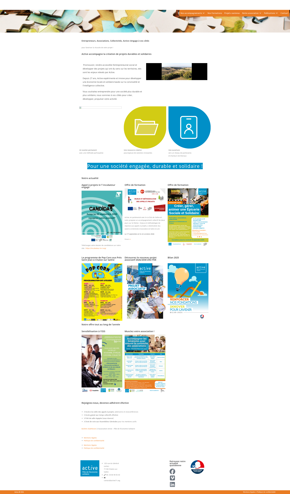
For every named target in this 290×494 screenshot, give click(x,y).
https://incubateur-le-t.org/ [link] (96, 248)
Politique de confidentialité (94, 441)
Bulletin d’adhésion (89, 429)
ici (130, 239)
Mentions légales (90, 438)
